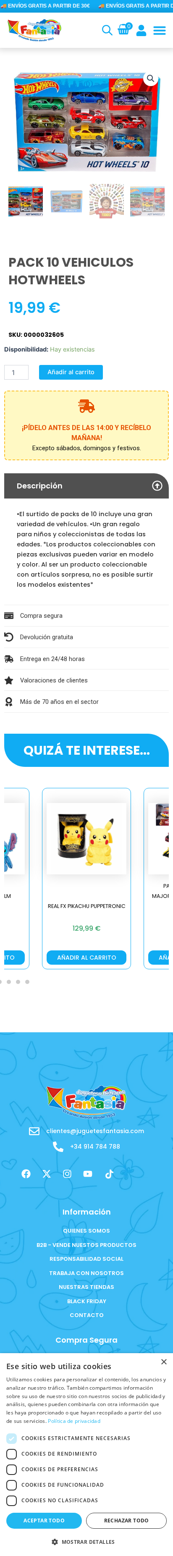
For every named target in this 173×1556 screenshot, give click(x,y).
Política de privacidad (74, 1421)
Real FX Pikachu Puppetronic (87, 906)
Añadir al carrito (70, 372)
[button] (159, 30)
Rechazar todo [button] (126, 1520)
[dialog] (86, 1454)
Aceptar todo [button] (44, 1520)
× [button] (163, 1362)
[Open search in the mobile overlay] (106, 30)
